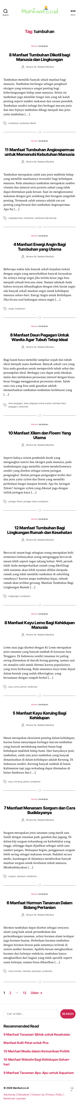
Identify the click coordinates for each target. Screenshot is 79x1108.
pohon (23, 687)
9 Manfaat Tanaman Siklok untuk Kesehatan (36, 1034)
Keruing (18, 781)
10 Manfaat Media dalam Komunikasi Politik (36, 1051)
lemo (16, 687)
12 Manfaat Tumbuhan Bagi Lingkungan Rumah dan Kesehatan (39, 530)
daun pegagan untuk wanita (37, 403)
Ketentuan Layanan (14, 1098)
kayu (10, 687)
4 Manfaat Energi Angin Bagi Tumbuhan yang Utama (39, 246)
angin (11, 308)
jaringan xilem (30, 501)
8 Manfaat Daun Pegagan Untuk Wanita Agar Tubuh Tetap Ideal (39, 337)
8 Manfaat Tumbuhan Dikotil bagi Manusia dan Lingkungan (39, 57)
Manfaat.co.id (21, 1087)
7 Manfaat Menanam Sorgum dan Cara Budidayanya (39, 810)
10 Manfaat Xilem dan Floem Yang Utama (39, 435)
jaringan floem (15, 501)
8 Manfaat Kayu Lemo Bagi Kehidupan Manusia (39, 625)
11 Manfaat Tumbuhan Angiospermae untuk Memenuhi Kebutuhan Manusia (39, 152)
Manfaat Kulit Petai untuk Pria (25, 1043)
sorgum (12, 876)
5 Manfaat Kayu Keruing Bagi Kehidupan (39, 715)
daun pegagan (15, 403)
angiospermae (15, 218)
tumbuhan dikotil (28, 123)
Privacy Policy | (55, 1094)
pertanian (36, 971)
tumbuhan (13, 123)
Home (34, 46)
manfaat (27, 971)
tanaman (21, 876)
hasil (10, 971)
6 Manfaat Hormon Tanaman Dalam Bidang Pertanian (39, 905)
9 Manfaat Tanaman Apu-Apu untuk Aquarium (38, 1073)
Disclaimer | (24, 1094)
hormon (18, 971)
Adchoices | (10, 1094)
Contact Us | (38, 1094)
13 (24, 993)
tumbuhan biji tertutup (45, 218)
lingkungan (13, 596)
